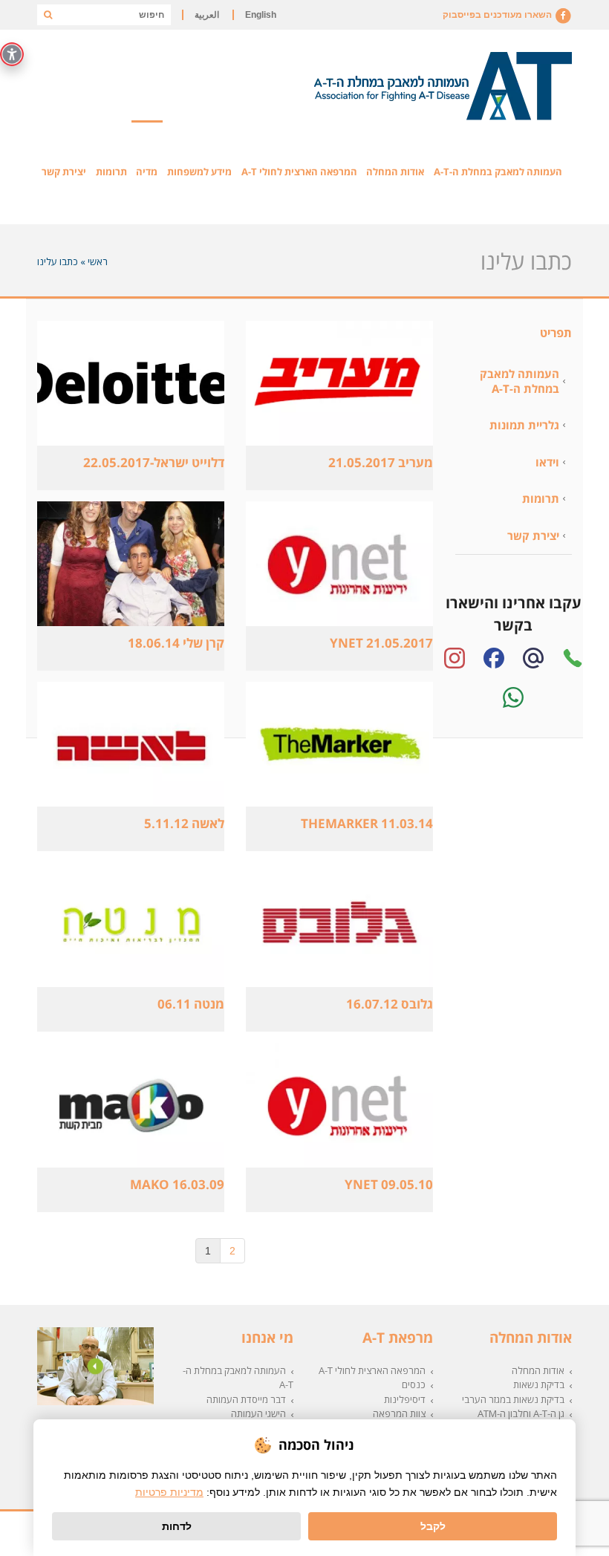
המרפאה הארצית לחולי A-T (372, 1370)
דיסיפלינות (405, 1399)
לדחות (177, 1526)
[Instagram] (454, 658)
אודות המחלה (538, 1370)
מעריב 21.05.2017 (380, 462)
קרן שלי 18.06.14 (176, 642)
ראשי (98, 261)
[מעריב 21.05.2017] (339, 383)
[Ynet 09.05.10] (339, 1105)
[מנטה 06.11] (130, 924)
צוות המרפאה (399, 1413)
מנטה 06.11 (190, 1003)
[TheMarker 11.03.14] (339, 744)
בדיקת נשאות (538, 1384)
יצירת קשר (533, 535)
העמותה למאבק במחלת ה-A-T (519, 381)
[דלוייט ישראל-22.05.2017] (130, 383)
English (260, 15)
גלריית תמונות (524, 424)
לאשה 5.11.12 (184, 823)
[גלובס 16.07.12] (339, 924)
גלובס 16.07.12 (389, 1003)
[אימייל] (533, 658)
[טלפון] (572, 658)
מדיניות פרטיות (169, 1492)
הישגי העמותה (258, 1413)
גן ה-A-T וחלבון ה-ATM (521, 1413)
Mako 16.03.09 (177, 1184)
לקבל (433, 1526)
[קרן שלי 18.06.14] (130, 563)
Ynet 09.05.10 (389, 1184)
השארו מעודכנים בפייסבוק (498, 15)
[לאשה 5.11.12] (130, 744)
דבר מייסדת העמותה (246, 1399)
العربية (207, 15)
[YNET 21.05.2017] (339, 563)
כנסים (414, 1384)
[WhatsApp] (513, 697)
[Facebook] (493, 658)
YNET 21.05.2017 (381, 642)
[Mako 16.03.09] (130, 1105)
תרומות (540, 498)
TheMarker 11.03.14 (367, 823)
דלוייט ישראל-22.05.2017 (153, 462)
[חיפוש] (47, 14)
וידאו (547, 462)
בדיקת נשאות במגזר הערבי (513, 1399)
